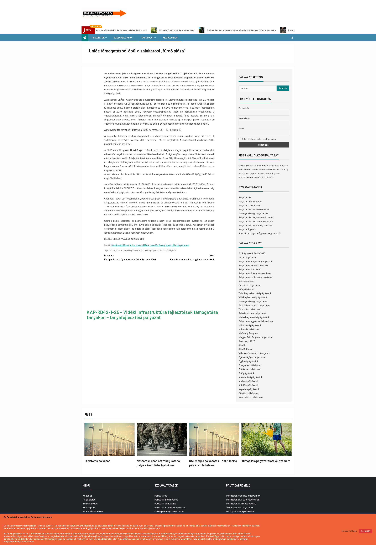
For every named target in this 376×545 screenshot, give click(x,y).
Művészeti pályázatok (250, 325)
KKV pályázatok (247, 289)
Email (241, 128)
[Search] (292, 38)
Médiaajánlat (170, 38)
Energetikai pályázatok (250, 365)
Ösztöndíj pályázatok (249, 285)
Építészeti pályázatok (250, 369)
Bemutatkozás (90, 503)
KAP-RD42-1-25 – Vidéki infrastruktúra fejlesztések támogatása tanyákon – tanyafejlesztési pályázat (152, 314)
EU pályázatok (116, 250)
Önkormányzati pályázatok (239, 507)
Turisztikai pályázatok (250, 309)
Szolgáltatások (123, 38)
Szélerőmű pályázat (97, 461)
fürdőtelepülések (120, 245)
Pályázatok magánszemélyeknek (255, 261)
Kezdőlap (88, 495)
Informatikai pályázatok (250, 377)
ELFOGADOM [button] (366, 531)
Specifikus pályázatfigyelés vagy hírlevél (260, 233)
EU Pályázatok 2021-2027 (252, 253)
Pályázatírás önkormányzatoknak (255, 225)
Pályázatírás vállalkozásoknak (254, 209)
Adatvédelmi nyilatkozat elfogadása (259, 139)
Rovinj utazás (166, 245)
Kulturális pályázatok (249, 329)
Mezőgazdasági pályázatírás (253, 213)
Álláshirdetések (247, 281)
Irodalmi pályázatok (249, 381)
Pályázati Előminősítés (250, 201)
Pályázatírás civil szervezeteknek (256, 221)
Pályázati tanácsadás (249, 205)
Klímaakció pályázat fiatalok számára (152, 30)
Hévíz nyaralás (151, 245)
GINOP (242, 345)
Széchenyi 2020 (247, 341)
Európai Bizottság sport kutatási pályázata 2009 (130, 257)
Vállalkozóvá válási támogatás (254, 353)
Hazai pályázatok (247, 257)
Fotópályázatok (246, 373)
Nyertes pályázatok (132, 250)
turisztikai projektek (168, 250)
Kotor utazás (136, 245)
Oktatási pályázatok (249, 393)
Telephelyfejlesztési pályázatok (255, 293)
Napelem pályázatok (249, 389)
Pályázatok (98, 38)
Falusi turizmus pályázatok (252, 313)
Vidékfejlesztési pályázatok (253, 297)
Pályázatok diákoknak (250, 269)
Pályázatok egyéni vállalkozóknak (256, 321)
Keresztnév (244, 108)
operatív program (150, 250)
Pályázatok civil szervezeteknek (255, 277)
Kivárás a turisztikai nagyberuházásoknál (192, 257)
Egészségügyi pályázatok (252, 357)
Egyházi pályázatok (248, 361)
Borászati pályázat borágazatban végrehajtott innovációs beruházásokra (216, 30)
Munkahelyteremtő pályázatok (254, 317)
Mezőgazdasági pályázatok (253, 301)
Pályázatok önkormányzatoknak (255, 273)
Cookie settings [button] (349, 531)
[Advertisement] (159, 285)
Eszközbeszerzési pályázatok (254, 305)
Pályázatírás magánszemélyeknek (256, 217)
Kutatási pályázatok (249, 385)
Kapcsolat (147, 38)
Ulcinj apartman (181, 245)
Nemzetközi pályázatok (251, 397)
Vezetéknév (244, 118)
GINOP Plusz (245, 349)
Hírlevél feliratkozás (93, 511)
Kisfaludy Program (248, 333)
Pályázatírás (245, 197)
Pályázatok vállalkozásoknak (253, 265)
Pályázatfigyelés (247, 229)
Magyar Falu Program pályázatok (255, 337)
